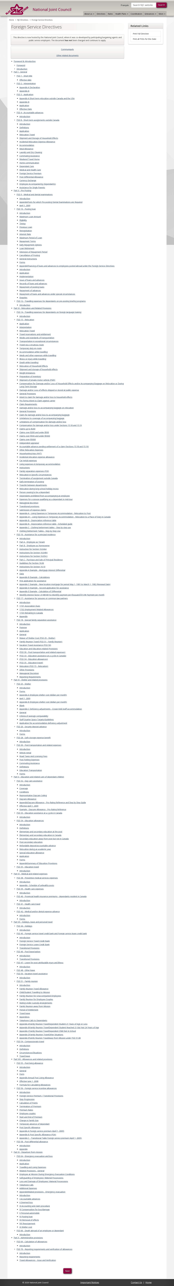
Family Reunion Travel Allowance (33, 988)
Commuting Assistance (29, 156)
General (22, 634)
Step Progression (27, 1099)
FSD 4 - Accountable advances (30, 112)
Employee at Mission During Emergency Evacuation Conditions (47, 1174)
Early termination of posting (31, 481)
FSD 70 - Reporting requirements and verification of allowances (44, 1249)
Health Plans (121, 14)
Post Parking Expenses (29, 759)
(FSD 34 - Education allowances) (33, 659)
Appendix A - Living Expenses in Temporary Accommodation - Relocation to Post (55, 513)
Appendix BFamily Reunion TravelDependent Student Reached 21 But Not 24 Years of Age (59, 1027)
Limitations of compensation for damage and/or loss (42, 421)
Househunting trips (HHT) (30, 453)
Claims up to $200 (27, 429)
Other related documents (67, 55)
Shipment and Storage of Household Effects (38, 138)
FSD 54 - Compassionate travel (30, 1041)
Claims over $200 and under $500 (34, 432)
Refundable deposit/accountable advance (37, 845)
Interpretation (25, 327)
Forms (22, 262)
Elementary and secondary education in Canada (40, 835)
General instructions (28, 258)
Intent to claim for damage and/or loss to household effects (45, 397)
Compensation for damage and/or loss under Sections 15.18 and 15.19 (50, 425)
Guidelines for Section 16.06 (31, 563)
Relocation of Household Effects (33, 366)
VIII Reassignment (27, 1223)
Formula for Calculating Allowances (34, 1084)
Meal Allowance (26, 148)
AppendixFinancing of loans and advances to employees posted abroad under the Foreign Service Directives (66, 266)
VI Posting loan (26, 1216)
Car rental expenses (28, 460)
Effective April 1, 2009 (28, 806)
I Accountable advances (29, 1199)
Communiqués (67, 49)
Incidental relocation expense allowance (37, 457)
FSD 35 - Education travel (28, 867)
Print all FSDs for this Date (144, 39)
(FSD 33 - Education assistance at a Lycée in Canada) (42, 655)
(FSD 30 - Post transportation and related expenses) (42, 652)
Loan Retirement (26, 248)
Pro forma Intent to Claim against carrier (37, 400)
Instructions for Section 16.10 (32, 566)
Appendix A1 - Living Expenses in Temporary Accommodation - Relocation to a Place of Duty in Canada (65, 517)
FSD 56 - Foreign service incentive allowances (37, 1088)
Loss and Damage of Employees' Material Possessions (43, 1181)
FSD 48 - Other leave (26, 970)
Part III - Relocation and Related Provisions (32, 308)
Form (21, 1074)
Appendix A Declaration (29, 87)
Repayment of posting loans (31, 287)
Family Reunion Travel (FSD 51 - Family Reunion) (40, 641)
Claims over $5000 (27, 439)
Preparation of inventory (30, 376)
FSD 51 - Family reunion (27, 981)
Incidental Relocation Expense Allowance (37, 141)
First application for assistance (32, 580)
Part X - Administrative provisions (28, 1237)
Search (161, 4)
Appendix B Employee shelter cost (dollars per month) (43, 702)
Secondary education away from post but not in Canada (44, 838)
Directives (101, 14)
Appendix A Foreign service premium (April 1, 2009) (41, 1131)
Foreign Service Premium (30, 173)
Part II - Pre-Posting (22, 190)
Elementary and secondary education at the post (40, 831)
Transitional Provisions (29, 948)
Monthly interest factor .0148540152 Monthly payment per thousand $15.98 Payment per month (61, 594)
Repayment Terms (27, 241)
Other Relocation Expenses (31, 450)
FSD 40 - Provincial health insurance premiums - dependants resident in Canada (51, 896)
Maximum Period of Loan (30, 237)
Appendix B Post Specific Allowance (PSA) (37, 1134)
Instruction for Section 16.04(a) (33, 549)
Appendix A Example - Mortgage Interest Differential (42, 570)
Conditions (24, 792)
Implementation (26, 276)
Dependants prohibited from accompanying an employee (44, 495)
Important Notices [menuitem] (89, 1282)
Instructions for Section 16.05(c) (33, 556)
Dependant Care (26, 166)
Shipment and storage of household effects (38, 369)
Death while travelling (28, 362)
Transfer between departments (33, 485)
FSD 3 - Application (25, 94)
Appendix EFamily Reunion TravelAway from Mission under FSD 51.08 (50, 1038)
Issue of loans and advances (31, 280)
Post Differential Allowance (31, 177)
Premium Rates (26, 1110)
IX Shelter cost (25, 1227)
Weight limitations (27, 373)
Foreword (21, 65)
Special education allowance (31, 852)
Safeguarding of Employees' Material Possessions (41, 1177)
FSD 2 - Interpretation (26, 83)
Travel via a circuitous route (31, 344)
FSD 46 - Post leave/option (28, 951)
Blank (21, 705)
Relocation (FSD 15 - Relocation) (33, 666)
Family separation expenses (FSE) (34, 471)
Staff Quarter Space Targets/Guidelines (36, 719)
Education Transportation (30, 770)
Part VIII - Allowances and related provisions (33, 1059)
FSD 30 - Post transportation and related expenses (39, 745)
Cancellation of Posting (29, 255)
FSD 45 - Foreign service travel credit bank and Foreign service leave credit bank (52, 933)
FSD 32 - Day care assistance (29, 781)
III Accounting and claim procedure (34, 1206)
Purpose (23, 627)
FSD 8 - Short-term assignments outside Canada (38, 120)
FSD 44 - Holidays (24, 926)
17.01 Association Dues (29, 606)
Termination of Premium (30, 1106)
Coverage (23, 788)
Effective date (25, 80)
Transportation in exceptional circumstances (38, 341)
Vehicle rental (25, 752)
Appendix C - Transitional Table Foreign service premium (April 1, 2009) (50, 1138)
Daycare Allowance (27, 799)
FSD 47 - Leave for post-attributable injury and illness (40, 962)
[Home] (17, 9)
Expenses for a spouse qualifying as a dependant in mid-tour (46, 499)
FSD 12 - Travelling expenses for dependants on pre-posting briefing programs (51, 301)
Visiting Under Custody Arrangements (35, 1003)
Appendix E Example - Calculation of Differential (40, 591)
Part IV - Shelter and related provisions (30, 680)
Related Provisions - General (31, 1170)
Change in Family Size (28, 1120)
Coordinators (136, 14)
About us (88, 14)
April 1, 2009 (24, 205)
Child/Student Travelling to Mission (34, 992)
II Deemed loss (26, 1202)
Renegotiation (25, 230)
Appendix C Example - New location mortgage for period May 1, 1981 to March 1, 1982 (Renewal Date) (64, 584)
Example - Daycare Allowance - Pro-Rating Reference (42, 809)
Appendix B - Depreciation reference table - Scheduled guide (45, 524)
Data (21, 573)
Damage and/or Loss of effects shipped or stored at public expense (49, 390)
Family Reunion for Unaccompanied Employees (40, 995)
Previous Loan (25, 227)
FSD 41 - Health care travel (28, 904)
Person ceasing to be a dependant (34, 492)
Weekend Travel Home (29, 159)
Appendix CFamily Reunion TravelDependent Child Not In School (47, 1031)
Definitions (24, 127)
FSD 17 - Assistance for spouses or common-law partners (42, 598)
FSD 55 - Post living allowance (30, 1063)
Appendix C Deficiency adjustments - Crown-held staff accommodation (50, 709)
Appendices (24, 1017)
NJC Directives (22, 20)
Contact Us (136, 1282)
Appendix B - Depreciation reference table (37, 520)
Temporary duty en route (30, 348)
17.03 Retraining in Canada (31, 613)
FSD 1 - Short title (24, 76)
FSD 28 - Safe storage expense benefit (34, 737)
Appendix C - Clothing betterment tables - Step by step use (45, 527)
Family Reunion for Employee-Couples (36, 999)
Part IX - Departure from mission (28, 1152)
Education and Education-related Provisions (38, 648)
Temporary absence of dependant (34, 1124)
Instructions (24, 467)
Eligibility (23, 220)
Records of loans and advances (33, 283)
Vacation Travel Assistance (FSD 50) (35, 645)
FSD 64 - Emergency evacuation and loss (35, 1156)
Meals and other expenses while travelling (37, 355)
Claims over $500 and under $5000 (34, 436)
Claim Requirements (28, 404)
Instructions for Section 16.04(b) (33, 552)
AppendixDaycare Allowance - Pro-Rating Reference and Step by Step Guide (52, 802)
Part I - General (20, 72)
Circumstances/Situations (30, 1052)
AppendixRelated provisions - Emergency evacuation (42, 1192)
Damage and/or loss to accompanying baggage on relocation (46, 407)
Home (11, 20)
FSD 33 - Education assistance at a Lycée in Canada (39, 813)
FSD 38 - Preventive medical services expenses (37, 878)
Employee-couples (27, 1113)
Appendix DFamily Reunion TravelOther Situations (41, 1034)
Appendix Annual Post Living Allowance (36, 1077)
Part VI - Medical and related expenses (30, 873)
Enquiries (23, 297)
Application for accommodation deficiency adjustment (43, 723)
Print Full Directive (141, 33)
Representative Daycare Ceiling (33, 795)
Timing (22, 223)
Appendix (23, 616)
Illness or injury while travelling (32, 359)
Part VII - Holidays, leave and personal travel (33, 922)
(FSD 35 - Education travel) (31, 662)
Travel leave (24, 1013)
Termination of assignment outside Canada (38, 478)
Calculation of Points (28, 1103)
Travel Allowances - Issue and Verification (37, 1260)
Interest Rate (25, 234)
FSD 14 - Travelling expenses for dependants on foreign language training (49, 312)
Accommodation (26, 145)
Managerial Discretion (29, 673)
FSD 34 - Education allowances (30, 820)
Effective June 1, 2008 (28, 1081)
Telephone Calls (26, 1185)
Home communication (29, 162)
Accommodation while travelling (33, 352)
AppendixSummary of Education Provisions (38, 863)
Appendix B (24, 91)
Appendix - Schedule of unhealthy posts (36, 885)
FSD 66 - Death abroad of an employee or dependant (40, 1230)
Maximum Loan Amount (30, 216)
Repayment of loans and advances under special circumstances (47, 294)
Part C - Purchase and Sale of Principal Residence (41, 559)
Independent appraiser (29, 443)
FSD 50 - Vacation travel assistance (32, 973)
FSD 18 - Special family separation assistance (36, 620)
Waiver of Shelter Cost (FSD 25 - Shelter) (37, 638)
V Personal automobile (29, 1213)
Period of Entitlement (28, 1010)
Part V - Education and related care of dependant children (39, 776)
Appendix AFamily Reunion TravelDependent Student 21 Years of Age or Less (53, 1024)
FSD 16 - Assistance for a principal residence (36, 534)
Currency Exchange (27, 180)
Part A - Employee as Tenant (32, 542)
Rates (110, 14)
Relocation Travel (27, 134)
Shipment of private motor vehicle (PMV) (37, 380)
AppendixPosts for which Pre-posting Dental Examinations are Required (50, 202)
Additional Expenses (28, 1188)
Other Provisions (26, 669)
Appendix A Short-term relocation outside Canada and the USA (46, 98)
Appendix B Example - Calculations (34, 577)
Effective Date (25, 109)
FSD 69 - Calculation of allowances (32, 1241)
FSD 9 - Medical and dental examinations (35, 194)
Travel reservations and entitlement (35, 334)
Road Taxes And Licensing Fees (33, 756)
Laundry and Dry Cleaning (30, 152)
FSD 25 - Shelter (24, 684)
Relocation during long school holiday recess (39, 488)
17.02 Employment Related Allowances (36, 609)
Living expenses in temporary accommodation (39, 464)
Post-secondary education (31, 842)
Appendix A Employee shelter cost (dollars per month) (43, 695)
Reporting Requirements (30, 677)
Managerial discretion (28, 503)
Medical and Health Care (30, 170)
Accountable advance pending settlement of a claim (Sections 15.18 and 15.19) (54, 446)
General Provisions (27, 393)
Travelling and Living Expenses (32, 1167)
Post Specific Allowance (29, 1127)
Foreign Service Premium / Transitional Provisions (41, 1095)
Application (24, 105)
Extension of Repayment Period (33, 252)
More (161, 14)
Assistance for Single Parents (32, 187)
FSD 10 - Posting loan (26, 209)
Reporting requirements (29, 1256)
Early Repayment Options (30, 244)
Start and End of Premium (30, 1117)
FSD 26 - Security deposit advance (32, 726)
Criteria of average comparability (33, 716)
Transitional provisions (29, 506)
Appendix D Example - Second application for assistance (44, 588)
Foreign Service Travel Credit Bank (34, 941)
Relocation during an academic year (35, 849)
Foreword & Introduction (25, 61)
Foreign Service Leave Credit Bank (34, 944)
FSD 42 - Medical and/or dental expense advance (38, 911)
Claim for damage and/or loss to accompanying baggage (44, 415)
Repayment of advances (30, 290)
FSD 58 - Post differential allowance (32, 1141)
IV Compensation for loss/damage (34, 1209)
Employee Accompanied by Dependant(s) (37, 184)
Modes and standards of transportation (36, 337)
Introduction (22, 69)
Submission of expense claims (32, 510)
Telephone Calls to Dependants (33, 1020)
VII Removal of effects (29, 1220)
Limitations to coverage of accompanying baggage (41, 418)
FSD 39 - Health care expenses (30, 889)
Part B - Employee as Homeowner (34, 545)
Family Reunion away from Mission (34, 1006)
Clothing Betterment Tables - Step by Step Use (39, 531)
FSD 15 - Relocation (25, 319)
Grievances (150, 14)
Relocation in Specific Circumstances (35, 474)
